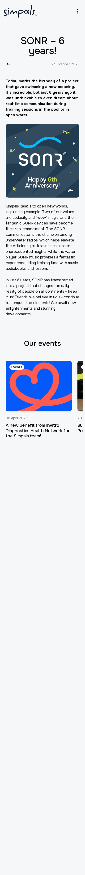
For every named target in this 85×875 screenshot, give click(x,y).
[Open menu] (77, 11)
